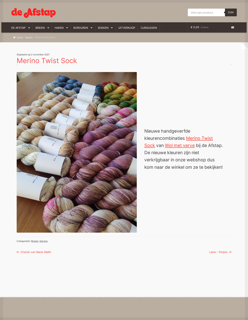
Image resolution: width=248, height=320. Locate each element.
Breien (40, 27)
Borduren (80, 27)
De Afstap (18, 27)
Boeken (103, 27)
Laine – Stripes (218, 252)
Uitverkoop (126, 27)
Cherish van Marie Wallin (35, 252)
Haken (59, 27)
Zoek (231, 12)
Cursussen (149, 27)
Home (20, 37)
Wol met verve (180, 145)
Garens (44, 241)
